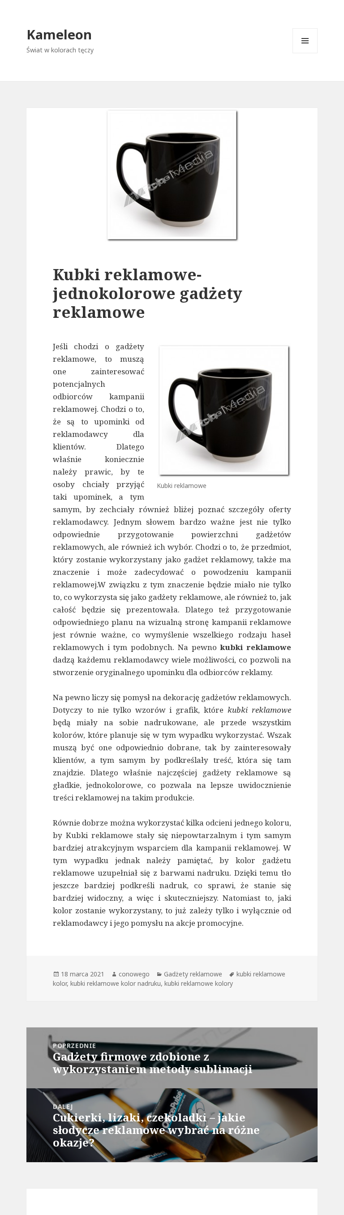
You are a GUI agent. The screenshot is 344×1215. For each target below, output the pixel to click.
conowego (134, 974)
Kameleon (59, 34)
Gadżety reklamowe (193, 974)
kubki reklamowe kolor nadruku (115, 983)
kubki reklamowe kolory (198, 983)
